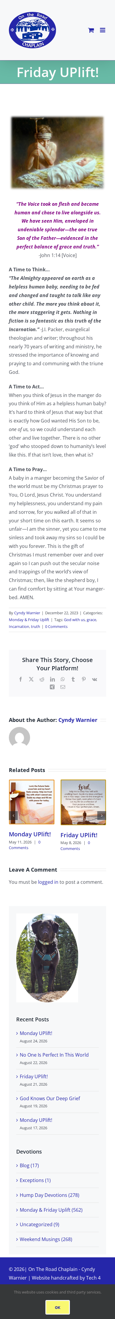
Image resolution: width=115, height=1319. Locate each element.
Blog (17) (29, 1165)
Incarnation (19, 626)
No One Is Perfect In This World (54, 1055)
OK (57, 1307)
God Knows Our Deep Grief (50, 1098)
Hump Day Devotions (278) (49, 1195)
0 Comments (56, 626)
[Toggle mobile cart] (91, 30)
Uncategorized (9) (39, 1224)
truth (35, 626)
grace (91, 619)
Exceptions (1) (35, 1180)
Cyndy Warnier (27, 612)
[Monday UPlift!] (32, 782)
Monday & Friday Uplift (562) (51, 1210)
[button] (13, 815)
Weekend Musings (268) (46, 1239)
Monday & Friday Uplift (29, 619)
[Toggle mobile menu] (103, 30)
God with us (74, 619)
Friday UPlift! (79, 835)
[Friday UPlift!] (83, 782)
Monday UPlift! (30, 834)
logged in (48, 882)
